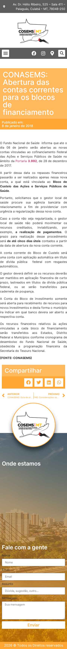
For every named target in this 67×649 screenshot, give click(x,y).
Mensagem (9, 598)
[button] (5, 53)
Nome (6, 555)
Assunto (7, 584)
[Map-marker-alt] (52, 53)
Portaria (26, 161)
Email (5, 569)
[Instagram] (43, 53)
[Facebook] (34, 53)
